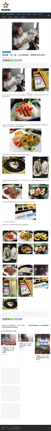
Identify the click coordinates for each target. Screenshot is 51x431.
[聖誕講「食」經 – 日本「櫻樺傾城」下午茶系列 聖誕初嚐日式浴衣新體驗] (8, 334)
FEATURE (34, 14)
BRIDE (18, 14)
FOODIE (40, 14)
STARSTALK (16, 17)
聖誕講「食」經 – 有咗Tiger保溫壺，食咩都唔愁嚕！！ (25, 345)
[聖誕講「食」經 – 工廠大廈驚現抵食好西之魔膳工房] (42, 334)
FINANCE (10, 17)
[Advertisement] (25, 65)
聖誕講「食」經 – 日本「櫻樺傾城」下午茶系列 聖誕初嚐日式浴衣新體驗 (8, 349)
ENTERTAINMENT (10, 14)
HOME (3, 14)
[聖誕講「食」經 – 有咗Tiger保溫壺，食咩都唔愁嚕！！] (25, 334)
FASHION (29, 14)
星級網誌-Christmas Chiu (6, 52)
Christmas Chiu (11, 57)
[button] (14, 14)
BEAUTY (23, 14)
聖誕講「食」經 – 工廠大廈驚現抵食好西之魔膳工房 (42, 357)
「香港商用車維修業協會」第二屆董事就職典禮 (38, 325)
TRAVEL (3, 17)
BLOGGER (23, 17)
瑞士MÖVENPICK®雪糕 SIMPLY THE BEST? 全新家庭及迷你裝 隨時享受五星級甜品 (13, 326)
